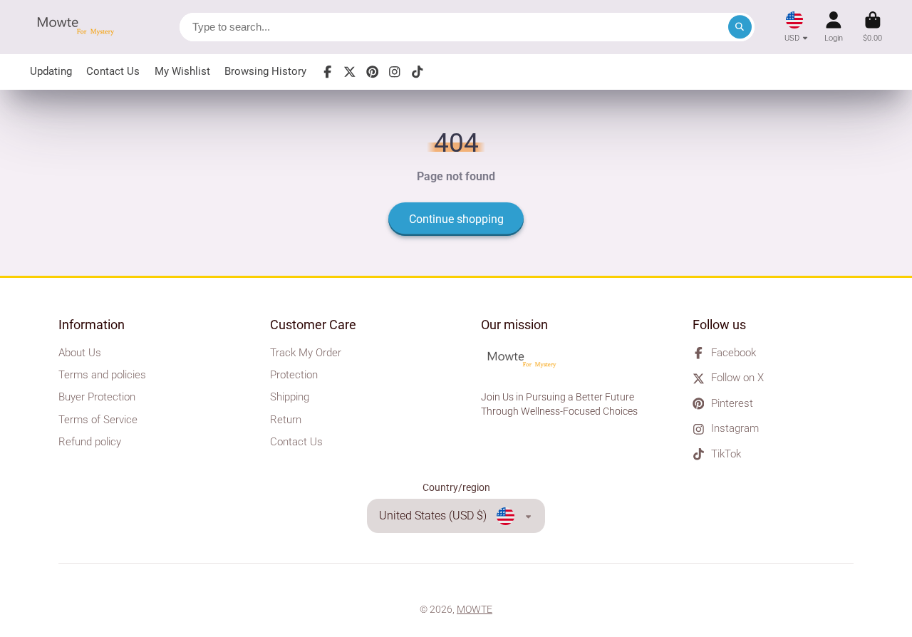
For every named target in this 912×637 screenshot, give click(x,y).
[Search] (740, 27)
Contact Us (113, 71)
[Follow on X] (349, 72)
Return (285, 419)
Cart (872, 26)
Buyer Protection (96, 396)
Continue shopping (456, 219)
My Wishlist (182, 71)
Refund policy (89, 441)
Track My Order (305, 352)
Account (833, 26)
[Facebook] (327, 72)
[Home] (80, 27)
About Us (79, 352)
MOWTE (474, 609)
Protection (294, 374)
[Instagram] (394, 72)
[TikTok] (417, 72)
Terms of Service (98, 419)
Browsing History (265, 71)
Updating (51, 71)
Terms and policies (102, 374)
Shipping (289, 396)
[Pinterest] (372, 72)
